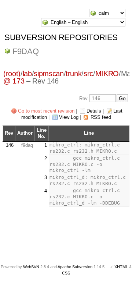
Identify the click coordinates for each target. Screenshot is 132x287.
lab (27, 74)
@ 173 (13, 81)
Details (94, 111)
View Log (68, 117)
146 (10, 145)
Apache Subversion (75, 267)
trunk (73, 74)
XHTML (121, 267)
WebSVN (31, 267)
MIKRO (107, 74)
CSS (66, 273)
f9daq (25, 51)
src (88, 74)
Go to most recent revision (46, 111)
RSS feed (101, 117)
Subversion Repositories (61, 37)
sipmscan (48, 74)
